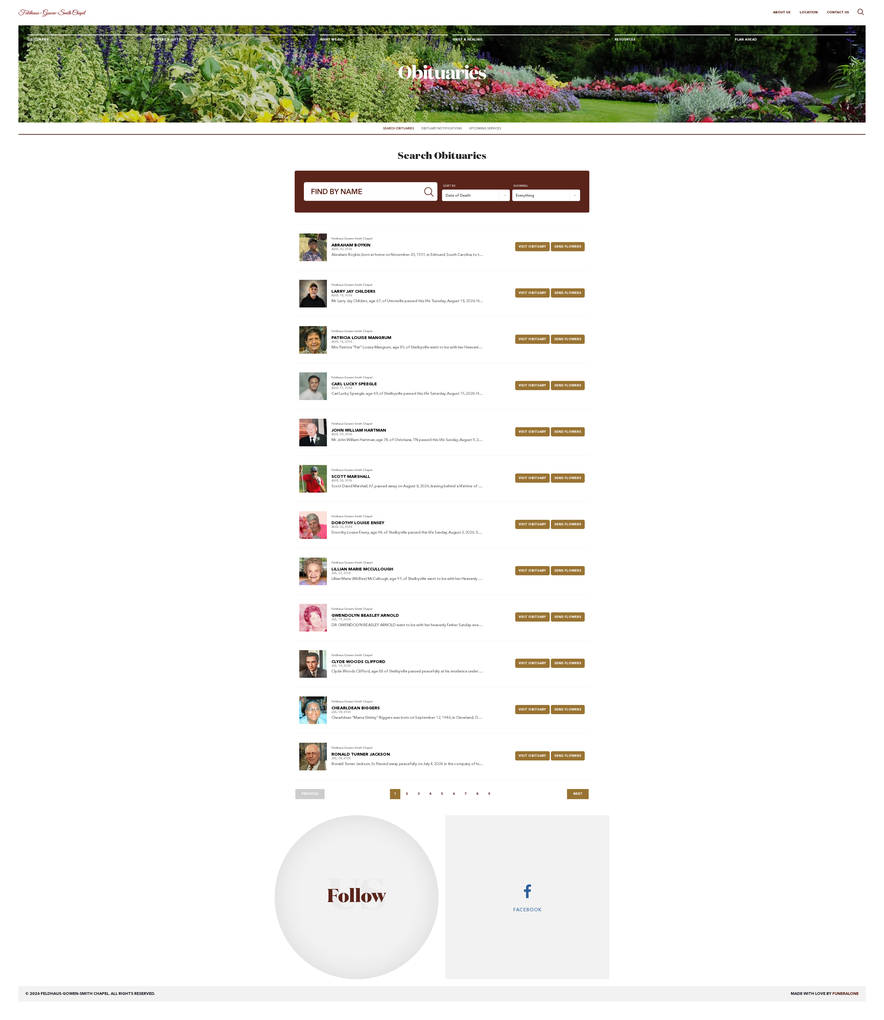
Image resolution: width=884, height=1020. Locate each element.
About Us (782, 12)
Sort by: (449, 186)
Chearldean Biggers (356, 708)
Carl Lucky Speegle (354, 384)
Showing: (520, 186)
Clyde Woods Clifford (359, 662)
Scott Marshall (351, 477)
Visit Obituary (534, 246)
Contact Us (838, 12)
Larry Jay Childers (353, 291)
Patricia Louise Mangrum (361, 338)
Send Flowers (569, 246)
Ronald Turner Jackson (361, 754)
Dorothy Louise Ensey (358, 523)
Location (809, 12)
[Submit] (429, 191)
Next (577, 793)
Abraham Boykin (351, 245)
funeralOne (845, 994)
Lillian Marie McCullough (362, 569)
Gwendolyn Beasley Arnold (365, 616)
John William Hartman (359, 430)
